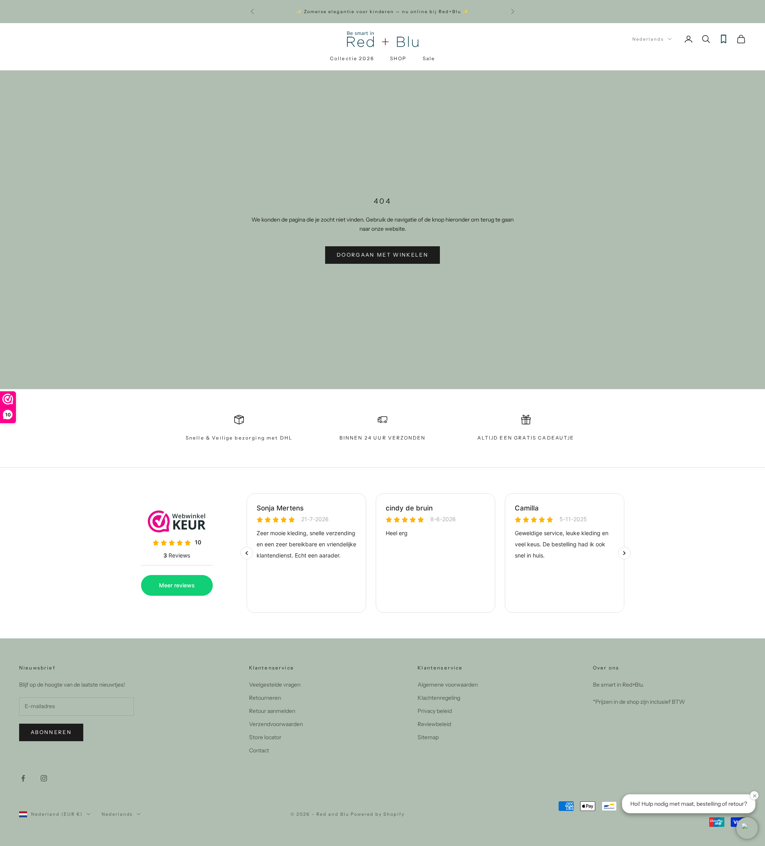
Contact (259, 750)
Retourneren (265, 697)
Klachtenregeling (439, 697)
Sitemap (428, 737)
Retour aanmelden (272, 710)
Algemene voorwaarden (448, 684)
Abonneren (51, 732)
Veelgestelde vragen (274, 684)
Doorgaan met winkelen (382, 254)
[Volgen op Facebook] (23, 778)
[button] (747, 828)
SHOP (398, 58)
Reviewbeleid (434, 724)
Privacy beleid (435, 710)
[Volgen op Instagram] (44, 778)
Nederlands (648, 39)
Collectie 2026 (352, 58)
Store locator (265, 737)
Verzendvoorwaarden (276, 724)
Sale (429, 58)
